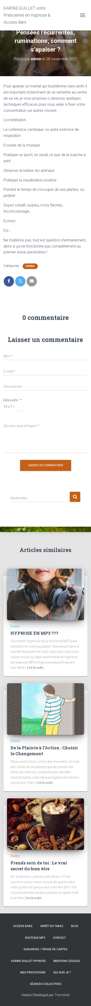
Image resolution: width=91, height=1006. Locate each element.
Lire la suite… (36, 667)
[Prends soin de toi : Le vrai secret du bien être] (45, 824)
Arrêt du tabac (51, 926)
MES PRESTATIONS (33, 972)
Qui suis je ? (62, 972)
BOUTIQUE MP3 (35, 937)
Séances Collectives (45, 984)
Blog (74, 926)
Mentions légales (66, 961)
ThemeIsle (62, 995)
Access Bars (22, 926)
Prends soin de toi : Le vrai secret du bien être (38, 865)
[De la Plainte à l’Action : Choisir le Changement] (45, 709)
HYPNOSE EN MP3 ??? (34, 633)
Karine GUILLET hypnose (28, 961)
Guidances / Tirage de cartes (45, 949)
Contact (59, 937)
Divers (30, 266)
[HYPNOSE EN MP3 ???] (45, 594)
